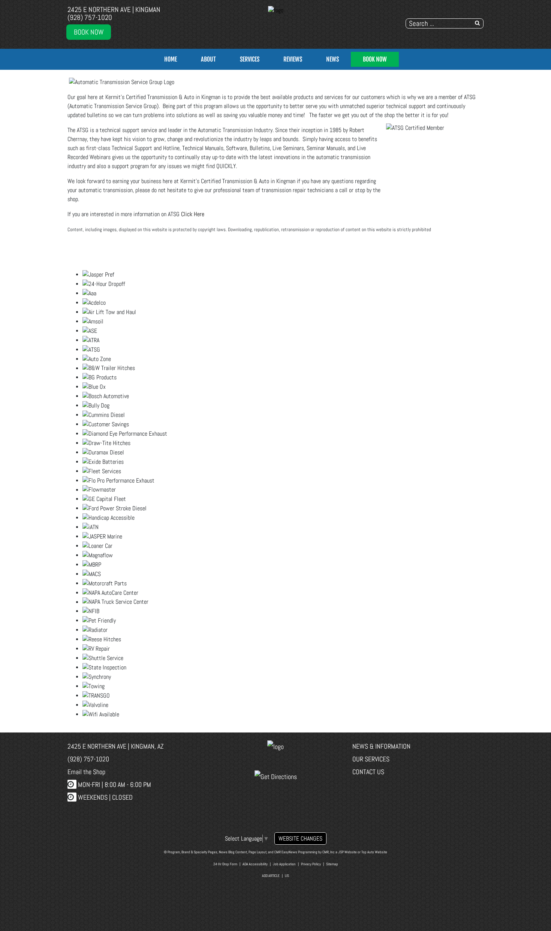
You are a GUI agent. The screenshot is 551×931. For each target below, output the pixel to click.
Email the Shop (86, 771)
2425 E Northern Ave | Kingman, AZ (115, 746)
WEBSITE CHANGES (300, 838)
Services (249, 59)
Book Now (88, 32)
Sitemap (332, 864)
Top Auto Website (374, 852)
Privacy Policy (311, 864)
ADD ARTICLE (271, 875)
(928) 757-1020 (89, 17)
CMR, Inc (328, 852)
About (208, 59)
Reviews (292, 59)
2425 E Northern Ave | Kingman (113, 9)
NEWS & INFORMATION (381, 746)
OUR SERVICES (370, 759)
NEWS (332, 59)
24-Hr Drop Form (225, 864)
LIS (287, 875)
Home (170, 59)
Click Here (192, 214)
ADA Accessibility (255, 864)
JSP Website (347, 852)
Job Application (284, 864)
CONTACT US (368, 771)
